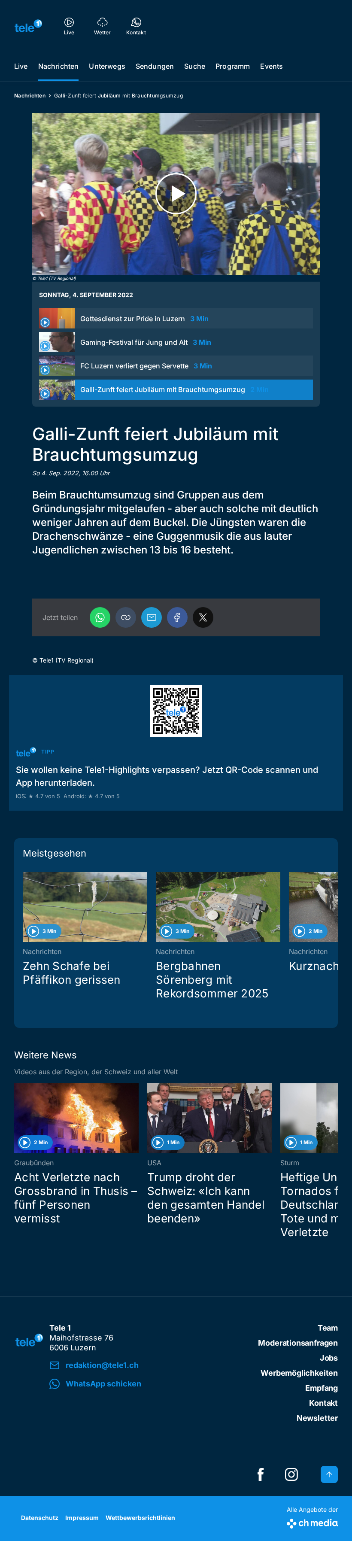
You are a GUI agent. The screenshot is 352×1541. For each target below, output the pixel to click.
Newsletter (317, 1417)
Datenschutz (39, 1517)
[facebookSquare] (260, 1474)
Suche (194, 66)
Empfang (321, 1387)
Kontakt (323, 1402)
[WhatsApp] (100, 617)
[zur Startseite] (28, 25)
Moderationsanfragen (298, 1342)
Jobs (329, 1357)
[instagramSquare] (291, 1474)
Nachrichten (58, 66)
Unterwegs (107, 66)
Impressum (82, 1517)
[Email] (151, 617)
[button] (125, 617)
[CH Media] (312, 1522)
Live (21, 66)
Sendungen (155, 66)
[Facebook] (177, 617)
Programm (232, 66)
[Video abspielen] (176, 194)
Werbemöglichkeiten (299, 1372)
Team (328, 1327)
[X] (203, 617)
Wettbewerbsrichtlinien (140, 1517)
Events (271, 66)
